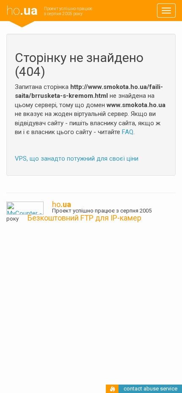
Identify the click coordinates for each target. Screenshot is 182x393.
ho (22, 10)
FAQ (127, 132)
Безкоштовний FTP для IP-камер (84, 217)
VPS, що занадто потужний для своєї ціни (76, 158)
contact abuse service (150, 388)
